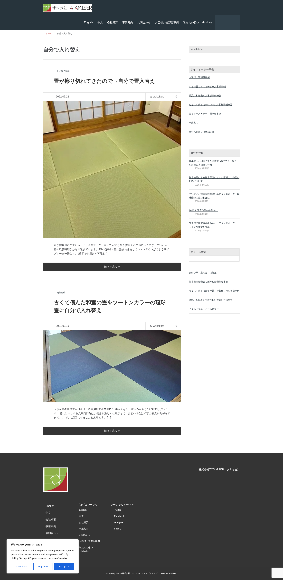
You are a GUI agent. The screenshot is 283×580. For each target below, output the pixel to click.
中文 (100, 22)
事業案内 (127, 22)
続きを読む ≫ (112, 266)
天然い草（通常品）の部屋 (203, 272)
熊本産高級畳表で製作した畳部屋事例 (208, 281)
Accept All (64, 566)
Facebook (119, 516)
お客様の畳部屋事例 (167, 22)
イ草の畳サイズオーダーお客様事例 (207, 86)
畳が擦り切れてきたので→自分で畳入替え (104, 81)
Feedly (117, 528)
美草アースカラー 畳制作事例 (205, 113)
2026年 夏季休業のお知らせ (203, 210)
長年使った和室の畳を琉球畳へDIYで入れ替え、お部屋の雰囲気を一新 (214, 163)
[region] (43, 556)
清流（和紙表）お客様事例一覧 (205, 95)
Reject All (43, 566)
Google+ (118, 522)
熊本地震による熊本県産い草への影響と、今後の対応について (214, 179)
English (88, 22)
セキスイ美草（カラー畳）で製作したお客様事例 (214, 290)
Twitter (117, 510)
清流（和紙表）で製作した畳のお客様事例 (211, 300)
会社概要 (112, 22)
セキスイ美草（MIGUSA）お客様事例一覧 (210, 104)
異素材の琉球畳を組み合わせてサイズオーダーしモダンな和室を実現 (214, 225)
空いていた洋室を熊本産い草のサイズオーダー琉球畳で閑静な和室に (214, 196)
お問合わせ (144, 22)
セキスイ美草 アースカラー (204, 309)
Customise (21, 566)
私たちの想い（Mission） (198, 22)
